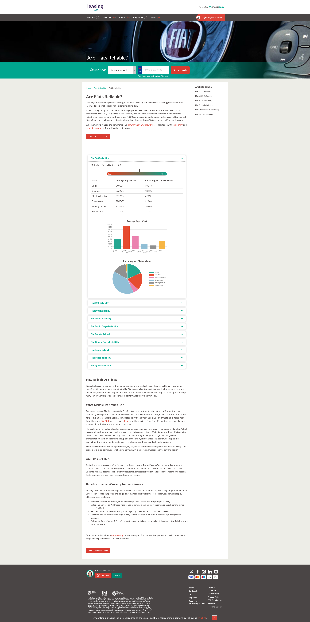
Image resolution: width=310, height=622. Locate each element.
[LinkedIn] (210, 572)
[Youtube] (216, 572)
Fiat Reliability (100, 88)
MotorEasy (216, 7)
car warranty (134, 124)
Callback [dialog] (116, 575)
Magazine (193, 597)
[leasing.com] (119, 7)
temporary (178, 124)
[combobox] (122, 70)
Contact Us (193, 591)
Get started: (98, 69)
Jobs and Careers (215, 607)
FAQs (191, 594)
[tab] (137, 158)
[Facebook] (197, 572)
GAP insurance (147, 124)
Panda (127, 421)
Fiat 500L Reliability (203, 100)
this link (202, 617)
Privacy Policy (214, 597)
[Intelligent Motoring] (104, 593)
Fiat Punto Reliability (204, 105)
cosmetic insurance (95, 128)
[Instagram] (204, 572)
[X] (191, 571)
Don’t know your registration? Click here (153, 76)
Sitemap (211, 603)
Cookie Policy (213, 593)
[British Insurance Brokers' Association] (92, 593)
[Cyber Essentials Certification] (118, 593)
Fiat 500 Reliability (203, 91)
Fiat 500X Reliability (203, 96)
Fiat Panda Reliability (204, 114)
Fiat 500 (105, 421)
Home (88, 88)
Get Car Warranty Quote (98, 137)
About (191, 587)
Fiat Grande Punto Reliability (207, 109)
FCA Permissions (215, 600)
